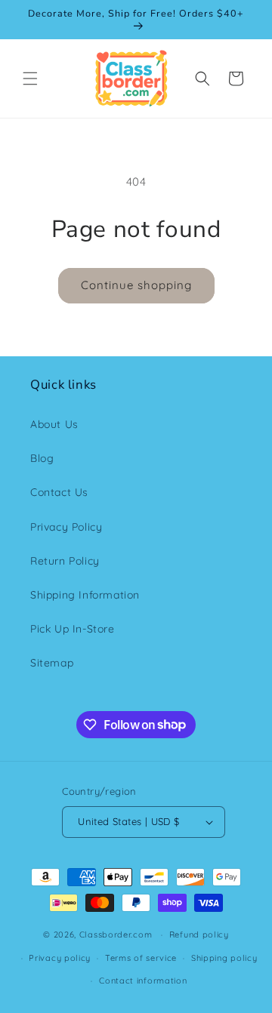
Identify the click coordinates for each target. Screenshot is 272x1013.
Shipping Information (85, 595)
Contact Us (59, 492)
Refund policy (199, 934)
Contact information (143, 980)
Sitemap (51, 663)
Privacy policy (60, 958)
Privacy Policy (66, 527)
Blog (42, 458)
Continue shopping (136, 285)
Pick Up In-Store (72, 629)
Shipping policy (224, 958)
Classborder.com (116, 934)
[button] (30, 78)
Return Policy (65, 561)
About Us (54, 424)
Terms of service (141, 958)
